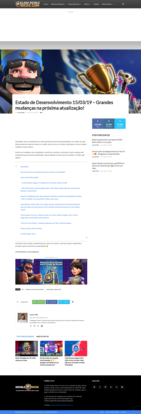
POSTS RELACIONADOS (25, 336)
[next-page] (20, 369)
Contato (123, 412)
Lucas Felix (21, 112)
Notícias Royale (57, 4)
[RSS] (111, 387)
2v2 (23, 289)
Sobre (102, 412)
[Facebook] (31, 326)
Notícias (43, 355)
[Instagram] (35, 326)
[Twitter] (39, 326)
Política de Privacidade (112, 412)
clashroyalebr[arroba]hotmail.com (61, 405)
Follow (109, 119)
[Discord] (94, 387)
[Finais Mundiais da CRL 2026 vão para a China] (26, 348)
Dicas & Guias (74, 4)
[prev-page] (16, 369)
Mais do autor (42, 336)
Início (46, 4)
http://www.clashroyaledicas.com (39, 317)
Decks (86, 4)
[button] (123, 4)
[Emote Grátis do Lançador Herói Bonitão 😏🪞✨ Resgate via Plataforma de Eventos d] (51, 348)
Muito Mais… (107, 4)
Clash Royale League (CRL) (53, 289)
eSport (18, 355)
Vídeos (96, 4)
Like (98, 119)
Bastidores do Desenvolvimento (35, 289)
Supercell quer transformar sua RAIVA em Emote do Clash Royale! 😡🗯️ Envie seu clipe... (108, 165)
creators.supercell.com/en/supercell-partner (58, 401)
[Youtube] (42, 326)
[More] (72, 302)
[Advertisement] (70, 26)
